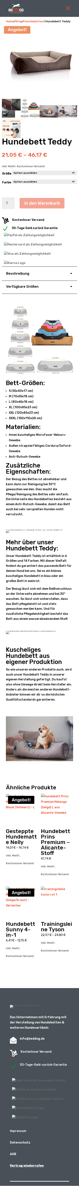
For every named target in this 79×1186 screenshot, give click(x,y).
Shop (19, 21)
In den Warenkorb (42, 203)
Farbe (6, 182)
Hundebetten (34, 21)
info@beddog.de (32, 1038)
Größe (6, 173)
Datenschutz (20, 1142)
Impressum (18, 1131)
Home (10, 21)
